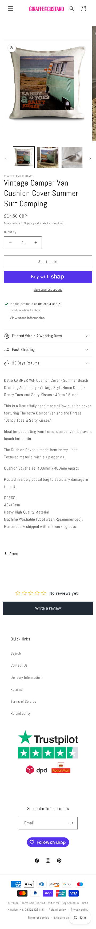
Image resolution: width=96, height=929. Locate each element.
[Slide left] (6, 159)
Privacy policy (79, 909)
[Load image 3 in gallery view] (72, 157)
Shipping (29, 223)
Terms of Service (23, 701)
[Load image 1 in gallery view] (23, 157)
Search (16, 653)
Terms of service (38, 917)
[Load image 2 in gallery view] (47, 157)
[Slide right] (90, 159)
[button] (11, 8)
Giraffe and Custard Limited (37, 903)
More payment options (48, 289)
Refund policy (21, 713)
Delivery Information (26, 677)
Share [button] (13, 553)
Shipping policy (63, 917)
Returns (16, 689)
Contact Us (19, 665)
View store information (27, 317)
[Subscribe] (71, 823)
